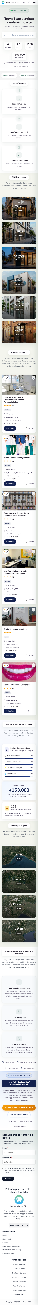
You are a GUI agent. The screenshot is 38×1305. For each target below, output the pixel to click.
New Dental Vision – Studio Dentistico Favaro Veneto (15, 572)
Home (4, 1236)
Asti (6, 637)
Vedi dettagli (10, 428)
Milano (7, 523)
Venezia (7, 465)
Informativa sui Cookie (11, 1246)
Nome (5, 1148)
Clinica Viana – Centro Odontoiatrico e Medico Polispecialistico (14, 399)
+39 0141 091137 (11, 650)
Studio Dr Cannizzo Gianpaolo (17, 685)
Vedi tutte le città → (19, 1294)
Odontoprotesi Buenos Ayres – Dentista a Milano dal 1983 (17, 514)
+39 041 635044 (11, 595)
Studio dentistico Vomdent (15, 629)
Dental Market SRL (19, 1206)
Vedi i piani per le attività (19, 1115)
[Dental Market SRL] (19, 1199)
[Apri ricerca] (24, 2)
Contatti (5, 1243)
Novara (7, 410)
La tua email (7, 1157)
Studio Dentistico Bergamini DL (17, 457)
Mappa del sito (8, 1253)
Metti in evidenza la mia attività (19, 1108)
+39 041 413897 (11, 479)
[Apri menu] (34, 2)
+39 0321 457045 (11, 423)
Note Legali (6, 1239)
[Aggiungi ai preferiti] (33, 378)
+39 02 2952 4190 (12, 537)
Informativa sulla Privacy (11, 1250)
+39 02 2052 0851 (12, 706)
